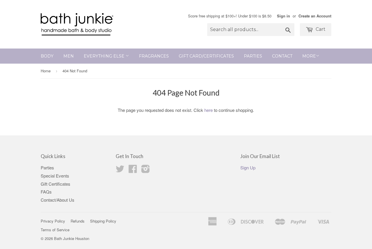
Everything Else (105, 56)
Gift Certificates (55, 184)
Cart (320, 29)
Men (68, 56)
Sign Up (247, 167)
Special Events (55, 176)
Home (46, 71)
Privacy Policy (53, 221)
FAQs (46, 192)
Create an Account (314, 16)
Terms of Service (55, 229)
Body (47, 56)
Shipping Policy (103, 221)
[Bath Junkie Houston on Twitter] (120, 170)
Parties (253, 56)
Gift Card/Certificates (206, 56)
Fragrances (154, 56)
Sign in (283, 16)
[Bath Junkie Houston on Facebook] (132, 170)
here (208, 110)
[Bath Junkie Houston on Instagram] (145, 170)
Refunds (78, 221)
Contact (282, 56)
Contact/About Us (57, 200)
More (309, 56)
